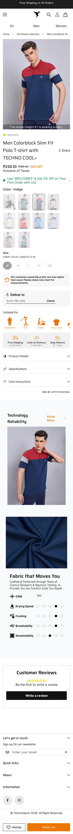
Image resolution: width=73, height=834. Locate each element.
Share (66, 150)
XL (39, 265)
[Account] (57, 14)
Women (61, 26)
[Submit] (65, 16)
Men (36, 26)
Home (6, 34)
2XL (50, 265)
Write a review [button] (37, 696)
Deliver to (17, 294)
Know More (51, 418)
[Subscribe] (66, 752)
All (12, 26)
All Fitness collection (28, 34)
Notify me (48, 827)
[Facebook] (7, 800)
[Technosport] (36, 14)
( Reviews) (12, 134)
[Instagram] (19, 800)
